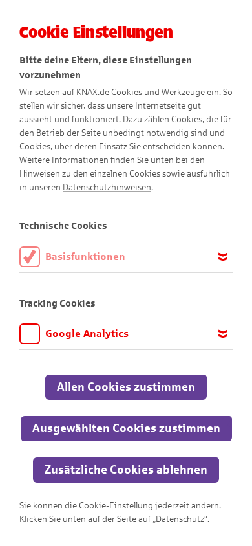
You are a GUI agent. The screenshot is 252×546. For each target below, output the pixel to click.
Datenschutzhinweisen (107, 187)
